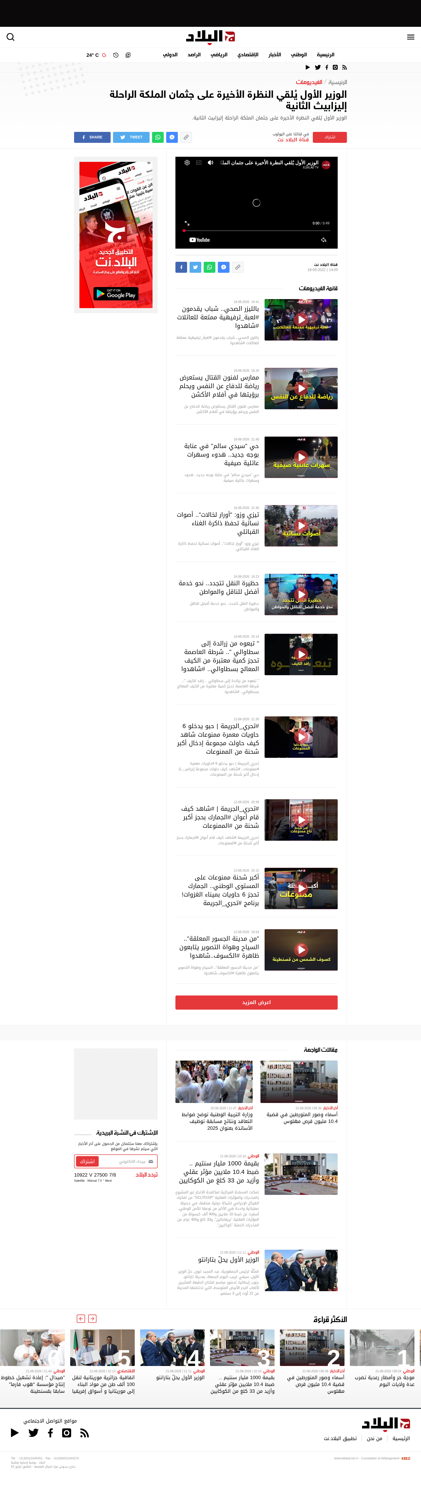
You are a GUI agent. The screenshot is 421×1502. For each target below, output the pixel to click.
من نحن (374, 1438)
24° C (92, 55)
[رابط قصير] (186, 137)
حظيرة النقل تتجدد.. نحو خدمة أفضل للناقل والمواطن (219, 587)
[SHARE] (181, 267)
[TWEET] (195, 267)
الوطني (299, 55)
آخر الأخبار (330, 1107)
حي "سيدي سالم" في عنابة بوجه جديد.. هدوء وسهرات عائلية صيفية (221, 454)
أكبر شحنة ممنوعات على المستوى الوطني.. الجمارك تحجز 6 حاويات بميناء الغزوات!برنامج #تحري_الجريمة (220, 890)
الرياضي (219, 55)
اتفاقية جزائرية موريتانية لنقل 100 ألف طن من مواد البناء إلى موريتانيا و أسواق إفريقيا (103, 1384)
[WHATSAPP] (158, 137)
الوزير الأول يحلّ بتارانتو (228, 1259)
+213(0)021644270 (66, 1458)
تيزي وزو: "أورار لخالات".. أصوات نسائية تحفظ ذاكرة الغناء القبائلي (218, 523)
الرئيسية (326, 55)
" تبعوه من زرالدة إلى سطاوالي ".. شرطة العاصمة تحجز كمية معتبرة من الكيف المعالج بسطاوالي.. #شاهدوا (220, 656)
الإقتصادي (248, 55)
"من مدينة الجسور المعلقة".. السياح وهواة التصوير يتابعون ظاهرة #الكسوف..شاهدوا (219, 947)
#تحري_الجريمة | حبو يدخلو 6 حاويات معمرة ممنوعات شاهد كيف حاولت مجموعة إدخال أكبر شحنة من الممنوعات (218, 738)
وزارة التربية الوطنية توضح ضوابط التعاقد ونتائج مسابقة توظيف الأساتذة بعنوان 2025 (217, 1121)
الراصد (194, 55)
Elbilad (210, 38)
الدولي (170, 55)
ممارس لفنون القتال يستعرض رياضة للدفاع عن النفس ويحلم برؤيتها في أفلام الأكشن (219, 386)
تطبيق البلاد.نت (340, 1438)
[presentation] (92, 1319)
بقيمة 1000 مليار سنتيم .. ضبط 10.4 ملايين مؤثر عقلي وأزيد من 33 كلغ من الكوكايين (219, 1172)
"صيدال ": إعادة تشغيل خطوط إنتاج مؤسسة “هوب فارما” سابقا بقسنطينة (33, 1384)
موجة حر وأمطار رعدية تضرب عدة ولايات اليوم (384, 1381)
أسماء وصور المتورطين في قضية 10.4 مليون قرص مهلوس (302, 1118)
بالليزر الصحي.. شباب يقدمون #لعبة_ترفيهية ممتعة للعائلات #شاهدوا (218, 317)
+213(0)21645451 (31, 1458)
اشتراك (330, 137)
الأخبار (274, 55)
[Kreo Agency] (405, 1458)
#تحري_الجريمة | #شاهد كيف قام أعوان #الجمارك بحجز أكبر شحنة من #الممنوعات (220, 817)
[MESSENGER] (172, 137)
